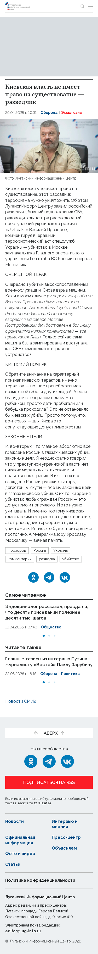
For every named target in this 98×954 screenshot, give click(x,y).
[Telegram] (49, 577)
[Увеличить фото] (49, 145)
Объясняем (64, 848)
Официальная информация (20, 840)
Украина (60, 550)
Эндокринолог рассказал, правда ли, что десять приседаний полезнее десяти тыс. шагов (46, 612)
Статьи (12, 864)
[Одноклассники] (33, 577)
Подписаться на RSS (49, 782)
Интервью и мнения (65, 824)
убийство (70, 559)
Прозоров (17, 550)
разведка (47, 559)
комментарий (20, 559)
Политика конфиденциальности (40, 880)
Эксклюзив (71, 112)
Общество (51, 627)
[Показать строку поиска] (82, 6)
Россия (39, 550)
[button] (44, 636)
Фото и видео (20, 853)
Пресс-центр (66, 837)
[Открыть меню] (90, 6)
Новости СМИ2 (20, 701)
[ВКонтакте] (65, 577)
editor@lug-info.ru (23, 931)
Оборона (49, 112)
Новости (14, 821)
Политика (70, 673)
